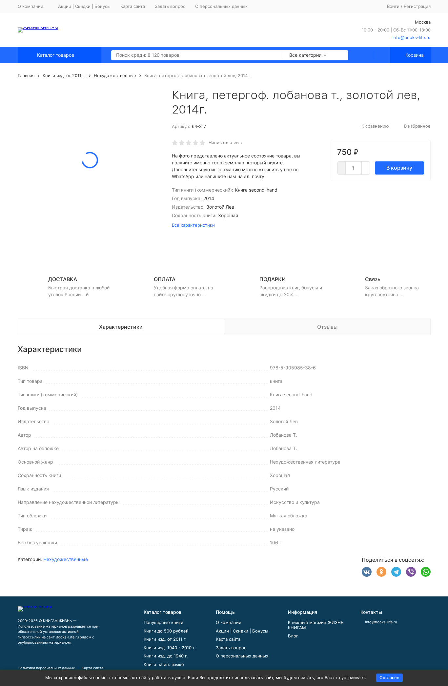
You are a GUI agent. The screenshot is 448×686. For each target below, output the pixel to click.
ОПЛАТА (164, 279)
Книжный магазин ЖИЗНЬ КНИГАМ (316, 625)
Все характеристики (193, 225)
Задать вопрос (170, 6)
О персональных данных (221, 6)
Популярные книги (163, 622)
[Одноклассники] (381, 572)
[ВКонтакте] (367, 572)
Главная (26, 75)
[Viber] (411, 572)
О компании (228, 622)
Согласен (389, 677)
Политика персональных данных (46, 668)
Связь (372, 279)
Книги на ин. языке (164, 664)
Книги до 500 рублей (166, 631)
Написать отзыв (225, 142)
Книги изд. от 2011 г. (64, 75)
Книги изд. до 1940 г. (166, 655)
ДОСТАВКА (62, 279)
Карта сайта (132, 6)
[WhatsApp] (426, 572)
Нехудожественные (115, 75)
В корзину (399, 167)
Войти (393, 6)
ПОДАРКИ (272, 279)
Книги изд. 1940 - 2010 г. (170, 647)
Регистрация (417, 6)
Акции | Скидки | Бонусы (84, 6)
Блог (293, 635)
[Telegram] (396, 572)
